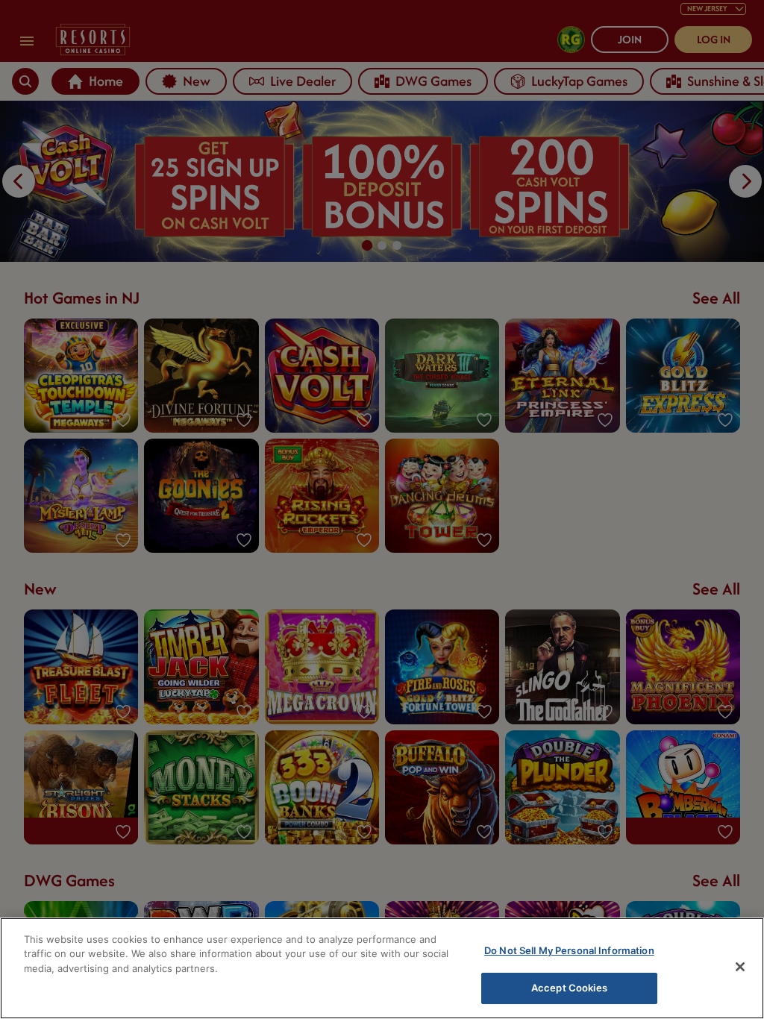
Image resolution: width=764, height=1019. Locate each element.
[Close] (740, 966)
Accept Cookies (569, 988)
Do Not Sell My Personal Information (569, 950)
